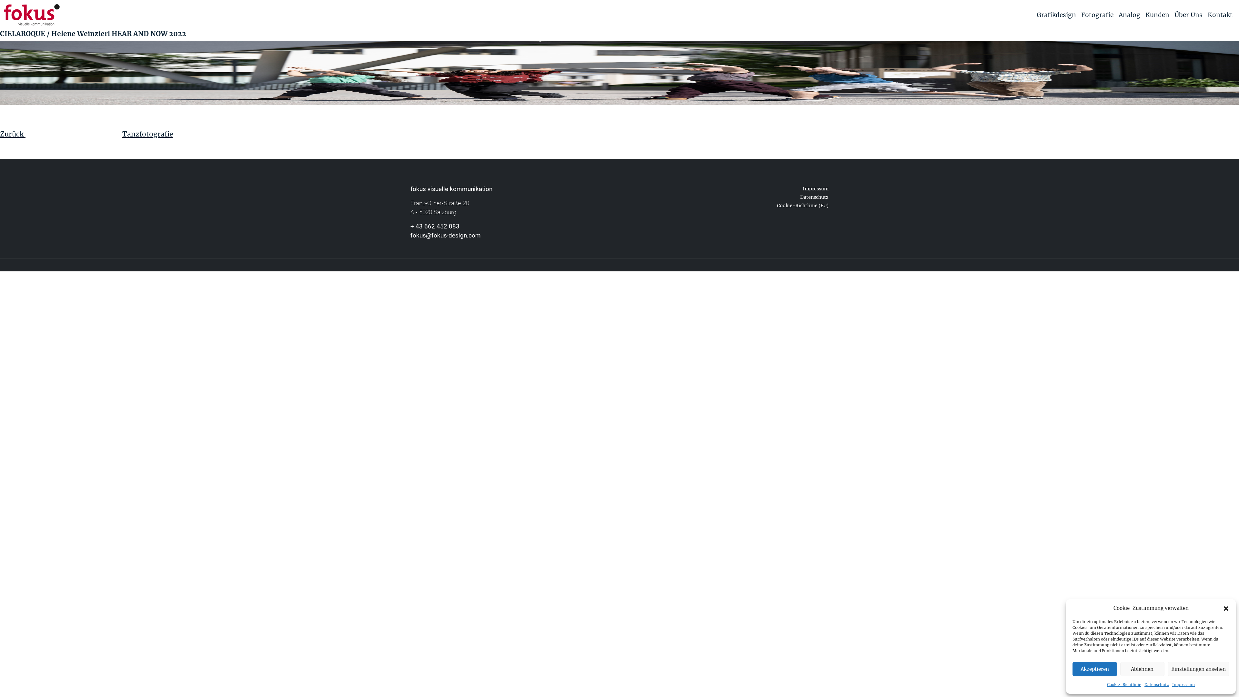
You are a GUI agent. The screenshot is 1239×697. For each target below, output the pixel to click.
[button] (1226, 608)
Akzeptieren (1095, 669)
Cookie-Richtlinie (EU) (803, 205)
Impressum (1183, 684)
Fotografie (1097, 15)
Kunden (1157, 15)
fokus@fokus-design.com (445, 235)
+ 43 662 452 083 (434, 226)
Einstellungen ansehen (1198, 669)
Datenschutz (1156, 684)
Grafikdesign (1056, 15)
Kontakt (1220, 15)
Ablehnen (1142, 669)
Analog (1129, 15)
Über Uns (1188, 15)
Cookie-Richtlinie (1124, 684)
